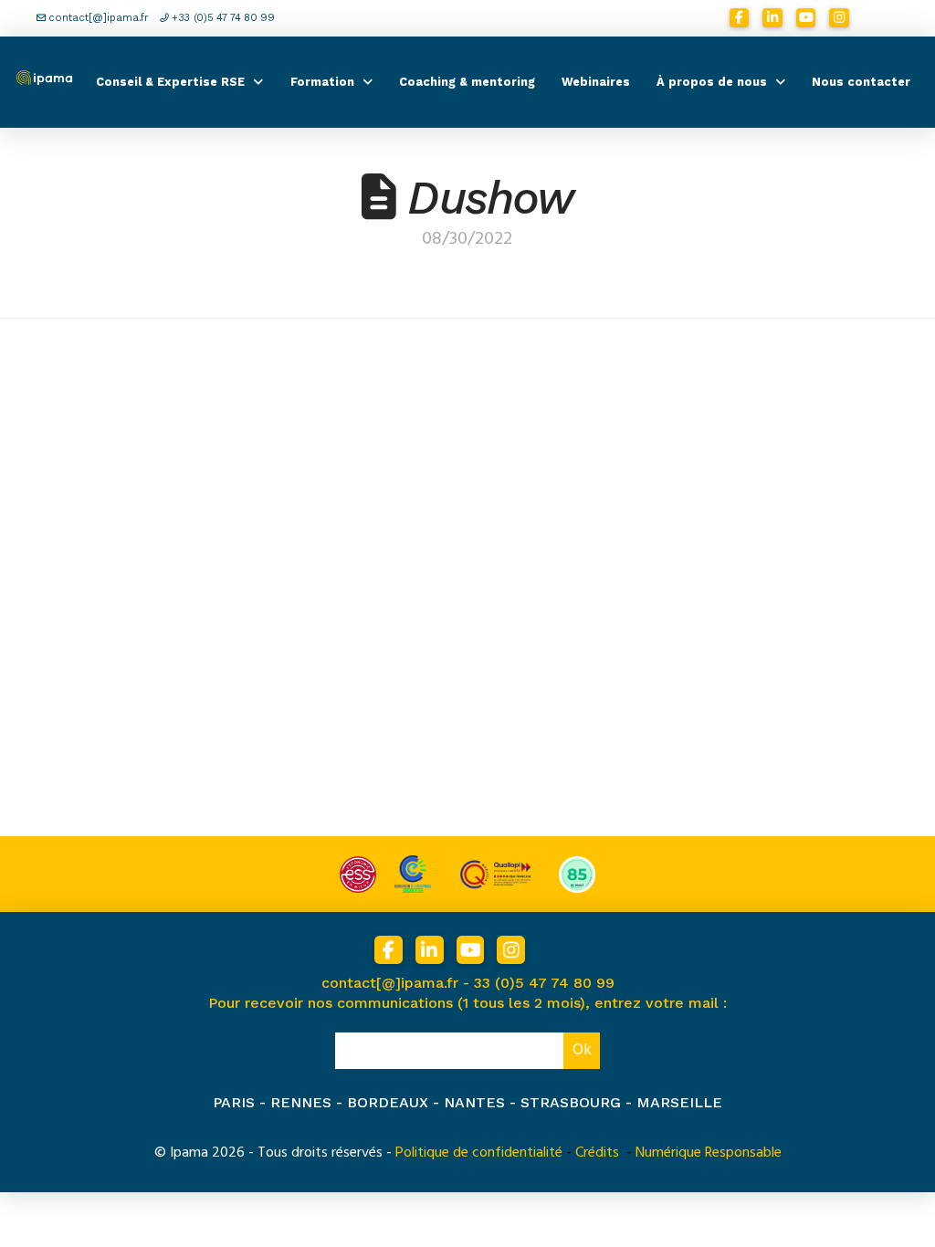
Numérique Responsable (709, 1152)
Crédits (597, 1152)
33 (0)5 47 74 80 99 (544, 982)
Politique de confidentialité (478, 1152)
